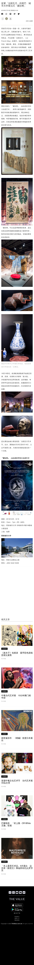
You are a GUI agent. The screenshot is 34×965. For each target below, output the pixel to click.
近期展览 (4, 691)
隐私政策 (17, 920)
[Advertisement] (17, 589)
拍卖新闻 (4, 649)
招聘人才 (17, 918)
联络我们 (17, 916)
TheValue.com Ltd (17, 923)
